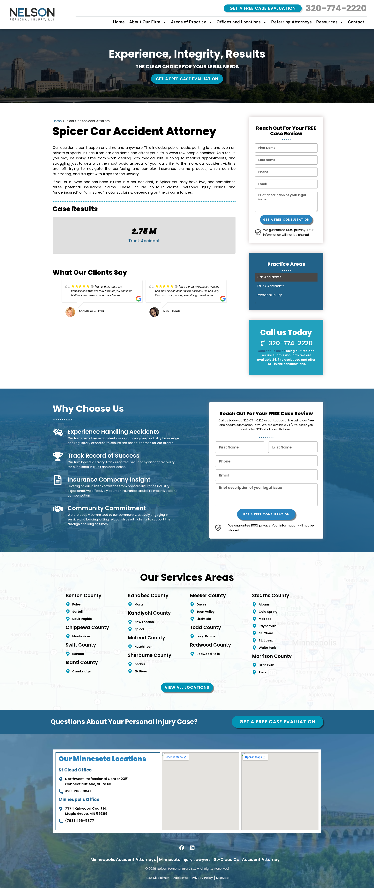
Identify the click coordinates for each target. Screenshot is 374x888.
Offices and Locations (239, 22)
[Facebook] (182, 848)
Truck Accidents (271, 285)
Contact (356, 22)
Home (119, 22)
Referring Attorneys (291, 22)
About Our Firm (145, 22)
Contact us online (271, 351)
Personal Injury (269, 294)
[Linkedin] (192, 848)
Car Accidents (269, 277)
